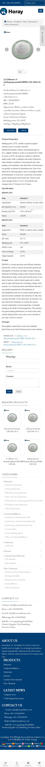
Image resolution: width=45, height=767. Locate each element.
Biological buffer (12, 576)
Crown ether (10, 529)
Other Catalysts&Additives (16, 537)
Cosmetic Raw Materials (14, 556)
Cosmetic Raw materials (13, 679)
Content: (10, 376)
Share (5, 765)
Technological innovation (14, 698)
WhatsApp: (11, 356)
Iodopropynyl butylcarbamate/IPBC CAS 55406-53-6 (20, 343)
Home (9, 21)
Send (9, 391)
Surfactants (8, 542)
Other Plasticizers (12, 508)
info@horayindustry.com (19, 613)
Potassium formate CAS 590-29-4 (12, 430)
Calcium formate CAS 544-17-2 (33, 430)
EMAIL (24, 130)
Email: (9, 366)
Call (17, 765)
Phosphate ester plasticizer (16, 504)
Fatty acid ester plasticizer (16, 496)
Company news (10, 694)
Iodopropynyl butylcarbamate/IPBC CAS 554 (33, 461)
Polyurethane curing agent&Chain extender (24, 500)
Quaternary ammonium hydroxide (20, 521)
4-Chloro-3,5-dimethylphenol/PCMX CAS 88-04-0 (19, 337)
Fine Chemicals (30, 21)
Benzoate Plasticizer (13, 485)
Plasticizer (8, 481)
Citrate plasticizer (12, 489)
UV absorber (10, 559)
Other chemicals (11, 24)
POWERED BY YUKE (21, 739)
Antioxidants (10, 563)
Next (38, 49)
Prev (7, 49)
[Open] (42, 36)
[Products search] (43, 3)
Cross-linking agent (14, 533)
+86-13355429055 (13, 3)
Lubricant (9, 545)
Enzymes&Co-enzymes (15, 579)
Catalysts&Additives (12, 514)
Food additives (11, 583)
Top (39, 765)
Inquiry (28, 765)
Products (18, 21)
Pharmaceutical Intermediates (18, 572)
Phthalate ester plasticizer (16, 493)
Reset (19, 391)
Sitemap (34, 739)
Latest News (14, 690)
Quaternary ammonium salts (17, 517)
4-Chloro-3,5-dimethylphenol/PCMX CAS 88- (14, 461)
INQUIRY (10, 130)
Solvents (7, 551)
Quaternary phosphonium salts (18, 525)
